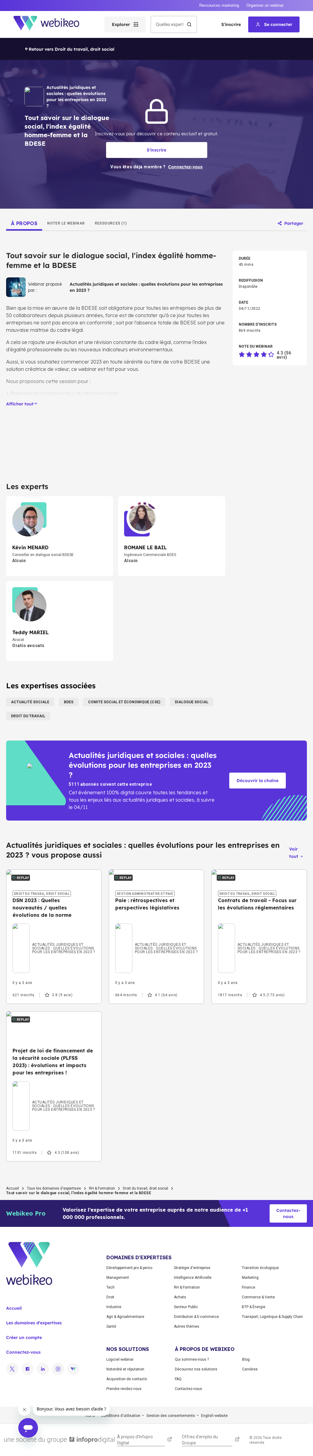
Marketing (250, 1277)
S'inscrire (231, 24)
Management (117, 1277)
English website (214, 1416)
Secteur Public (186, 1307)
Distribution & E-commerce (196, 1317)
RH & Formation (102, 1188)
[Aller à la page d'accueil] (51, 24)
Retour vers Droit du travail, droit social (71, 49)
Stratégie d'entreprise (192, 1268)
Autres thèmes (186, 1326)
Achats (180, 1297)
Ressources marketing (219, 5)
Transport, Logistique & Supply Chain (272, 1317)
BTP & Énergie (253, 1307)
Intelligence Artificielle (193, 1277)
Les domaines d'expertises (34, 1323)
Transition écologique (260, 1268)
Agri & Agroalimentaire (125, 1317)
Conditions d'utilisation (120, 1416)
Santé (111, 1326)
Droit (110, 1297)
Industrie (113, 1307)
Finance (248, 1287)
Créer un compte (24, 1337)
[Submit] (189, 24)
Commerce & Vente (258, 1297)
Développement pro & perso (129, 1268)
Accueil (12, 1188)
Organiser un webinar (265, 5)
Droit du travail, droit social (145, 1188)
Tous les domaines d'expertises (54, 1188)
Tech (110, 1287)
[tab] (24, 223)
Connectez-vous (23, 1352)
